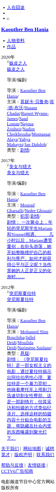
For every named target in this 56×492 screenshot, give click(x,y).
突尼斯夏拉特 (20, 299)
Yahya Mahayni (18, 142)
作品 (11, 46)
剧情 (24, 150)
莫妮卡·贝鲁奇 (34, 101)
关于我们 (10, 448)
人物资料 (16, 40)
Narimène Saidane (34, 347)
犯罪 (24, 216)
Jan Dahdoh (35, 144)
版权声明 (23, 454)
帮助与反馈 (12, 465)
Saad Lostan (17, 121)
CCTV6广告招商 (17, 471)
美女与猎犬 (18, 172)
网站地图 (32, 448)
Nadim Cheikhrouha (21, 131)
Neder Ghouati (38, 210)
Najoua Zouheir (20, 126)
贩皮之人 (16, 69)
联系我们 (45, 454)
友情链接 (37, 465)
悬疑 (24, 353)
